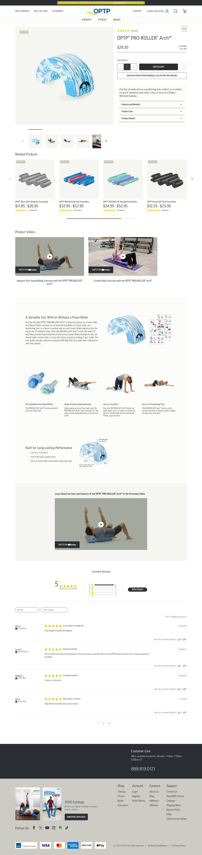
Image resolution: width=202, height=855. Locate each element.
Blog (152, 814)
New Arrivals (22, 11)
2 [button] (103, 723)
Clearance (57, 11)
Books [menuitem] (116, 20)
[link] (101, 11)
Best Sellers (40, 11)
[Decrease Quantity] (120, 67)
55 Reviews (121, 210)
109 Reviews (77, 210)
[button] (106, 141)
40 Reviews (33, 210)
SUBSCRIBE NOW (29, 780)
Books (121, 818)
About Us (154, 809)
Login (135, 809)
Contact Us (171, 809)
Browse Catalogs (76, 834)
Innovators (123, 823)
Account (137, 803)
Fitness (121, 814)
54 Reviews (165, 210)
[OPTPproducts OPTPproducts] (41, 846)
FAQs (168, 832)
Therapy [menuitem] (87, 20)
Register (136, 814)
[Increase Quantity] (133, 67)
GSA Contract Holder (176, 837)
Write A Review (137, 589)
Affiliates (154, 823)
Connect (155, 803)
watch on (23, 270)
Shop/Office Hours (175, 814)
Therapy (122, 809)
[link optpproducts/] (61, 846)
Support (137, 11)
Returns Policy (173, 827)
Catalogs (170, 818)
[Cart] (184, 11)
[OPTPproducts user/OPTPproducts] (48, 846)
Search (176, 11)
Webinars (154, 818)
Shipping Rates (173, 823)
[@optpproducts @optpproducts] (68, 846)
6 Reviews (134, 31)
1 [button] (98, 723)
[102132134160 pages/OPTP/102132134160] (35, 846)
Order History (138, 818)
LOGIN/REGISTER (119, 3)
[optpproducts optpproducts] (55, 846)
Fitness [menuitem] (102, 20)
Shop (121, 803)
